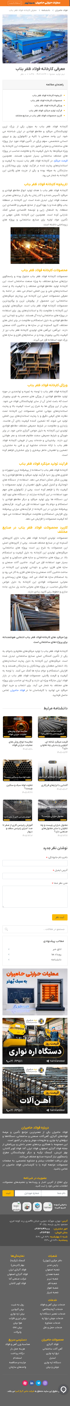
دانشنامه (46, 10)
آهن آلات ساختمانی (52, 1348)
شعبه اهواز (52, 1288)
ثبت (8, 1193)
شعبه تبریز (52, 1278)
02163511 (45, 1232)
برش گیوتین (17, 1309)
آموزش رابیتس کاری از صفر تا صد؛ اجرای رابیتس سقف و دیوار (18, 828)
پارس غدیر (52, 1265)
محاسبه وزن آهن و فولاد (17, 1344)
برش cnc (17, 1327)
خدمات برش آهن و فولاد (52, 1304)
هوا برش (17, 1323)
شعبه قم (52, 1283)
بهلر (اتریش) (17, 1265)
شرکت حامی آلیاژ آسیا (24, 1391)
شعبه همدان (52, 1274)
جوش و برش (52, 1367)
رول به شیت (17, 1304)
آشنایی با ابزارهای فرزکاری (54, 785)
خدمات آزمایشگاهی (52, 1309)
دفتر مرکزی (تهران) (52, 1260)
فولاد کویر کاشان (17, 1283)
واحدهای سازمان (17, 1367)
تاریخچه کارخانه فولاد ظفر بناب (47, 95)
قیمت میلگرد (61, 160)
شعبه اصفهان (52, 1269)
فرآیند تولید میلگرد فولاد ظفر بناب (45, 110)
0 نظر (23, 74)
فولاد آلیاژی (52, 1344)
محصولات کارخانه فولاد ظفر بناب (46, 100)
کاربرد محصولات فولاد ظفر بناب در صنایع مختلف (38, 115)
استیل (52, 1358)
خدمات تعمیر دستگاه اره (52, 1313)
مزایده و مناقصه (17, 1362)
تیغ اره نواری (52, 1353)
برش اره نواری (17, 1313)
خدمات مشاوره (52, 1323)
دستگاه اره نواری (52, 1362)
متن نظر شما (60, 883)
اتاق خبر (57, 949)
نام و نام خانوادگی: (57, 857)
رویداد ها (56, 954)
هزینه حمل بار (17, 1348)
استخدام (17, 1358)
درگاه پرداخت (17, 1353)
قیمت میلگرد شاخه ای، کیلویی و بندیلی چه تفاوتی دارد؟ (54, 745)
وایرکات (17, 1332)
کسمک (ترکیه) (17, 1260)
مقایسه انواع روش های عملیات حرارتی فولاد (21, 743)
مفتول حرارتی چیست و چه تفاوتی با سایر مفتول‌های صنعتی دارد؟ (54, 828)
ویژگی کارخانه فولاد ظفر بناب (48, 105)
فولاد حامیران (61, 10)
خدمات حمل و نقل (52, 1327)
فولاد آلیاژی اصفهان (17, 1274)
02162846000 (42, 1228)
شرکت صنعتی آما (17, 1278)
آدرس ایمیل (60, 870)
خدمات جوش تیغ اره (52, 1318)
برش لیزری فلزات (17, 1318)
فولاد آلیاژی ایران (17, 1269)
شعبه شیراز (52, 1292)
